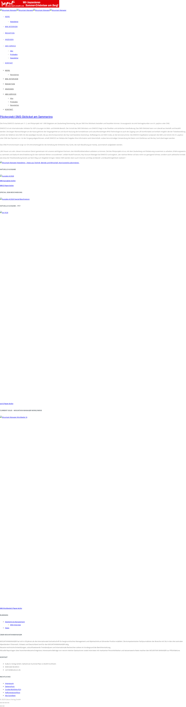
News (7, 17)
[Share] (3, 702)
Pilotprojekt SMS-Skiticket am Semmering (26, 116)
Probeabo (14, 54)
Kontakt (9, 63)
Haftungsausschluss (12, 692)
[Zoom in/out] (8, 702)
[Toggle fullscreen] (6, 702)
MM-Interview (11, 27)
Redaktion (10, 33)
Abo (11, 51)
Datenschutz (10, 686)
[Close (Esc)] (1, 702)
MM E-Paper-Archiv (7, 186)
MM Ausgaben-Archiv (8, 181)
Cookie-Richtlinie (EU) (13, 689)
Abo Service (10, 46)
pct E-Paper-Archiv (6, 404)
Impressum (9, 683)
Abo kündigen (10, 695)
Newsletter (14, 21)
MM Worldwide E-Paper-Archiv (11, 608)
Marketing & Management (15, 622)
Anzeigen (9, 39)
